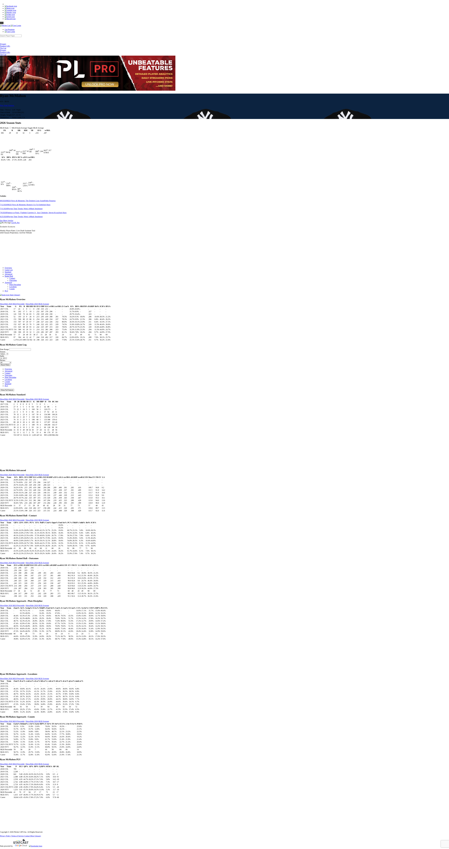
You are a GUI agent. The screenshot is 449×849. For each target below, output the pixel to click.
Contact (12, 278)
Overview (8, 268)
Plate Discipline (15, 285)
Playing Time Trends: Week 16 (21, 209)
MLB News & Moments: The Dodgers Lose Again (28, 201)
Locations (13, 287)
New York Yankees (7, 105)
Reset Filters (5, 365)
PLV (6, 291)
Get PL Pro (15, 223)
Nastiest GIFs (5, 46)
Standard (8, 272)
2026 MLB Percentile (12, 304)
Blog (32, 836)
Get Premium (9, 30)
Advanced (8, 274)
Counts (12, 289)
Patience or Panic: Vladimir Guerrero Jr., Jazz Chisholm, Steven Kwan (33, 213)
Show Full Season (7, 390)
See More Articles (6, 221)
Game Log (9, 270)
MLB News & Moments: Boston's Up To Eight (25, 205)
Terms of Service (17, 836)
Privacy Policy (5, 836)
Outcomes (13, 280)
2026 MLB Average (37, 304)
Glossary (37, 836)
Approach (8, 283)
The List (3, 48)
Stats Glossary (14, 295)
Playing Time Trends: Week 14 (21, 217)
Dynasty (3, 44)
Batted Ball (9, 276)
